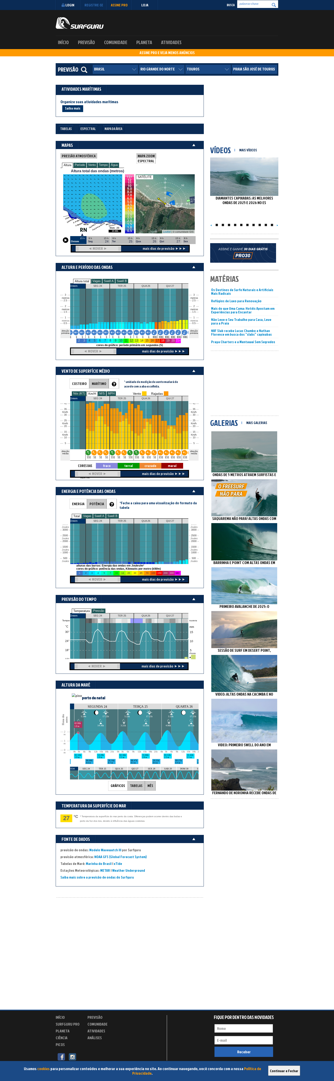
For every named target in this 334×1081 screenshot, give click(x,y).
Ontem (73, 615)
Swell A (109, 281)
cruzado (150, 465)
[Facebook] (61, 1056)
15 (194, 432)
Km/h (194, 435)
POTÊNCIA (97, 503)
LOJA (144, 4)
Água (114, 165)
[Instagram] (72, 1056)
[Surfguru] (80, 23)
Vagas (96, 281)
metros (65, 321)
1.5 (65, 312)
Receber (244, 1052)
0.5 (65, 323)
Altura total (82, 281)
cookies (43, 1068)
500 (65, 558)
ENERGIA (78, 503)
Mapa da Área (113, 128)
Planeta (144, 42)
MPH (111, 393)
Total (76, 516)
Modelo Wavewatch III (105, 849)
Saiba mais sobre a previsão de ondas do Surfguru (97, 877)
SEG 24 (97, 615)
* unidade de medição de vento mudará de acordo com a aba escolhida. (151, 383)
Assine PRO (119, 4)
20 (194, 426)
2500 (65, 535)
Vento (92, 165)
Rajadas (157, 393)
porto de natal (93, 698)
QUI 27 (170, 615)
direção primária (65, 332)
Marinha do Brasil (99, 863)
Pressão (98, 610)
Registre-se (94, 4)
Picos (60, 1044)
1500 (65, 547)
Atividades (171, 42)
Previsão (86, 42)
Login (69, 4)
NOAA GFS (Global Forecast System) (120, 856)
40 (194, 403)
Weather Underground (128, 870)
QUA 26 (146, 615)
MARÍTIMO (99, 383)
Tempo (103, 165)
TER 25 (122, 615)
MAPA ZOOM (146, 155)
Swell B (122, 281)
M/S (102, 393)
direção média (194, 452)
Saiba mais (72, 108)
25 (194, 420)
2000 (65, 541)
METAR (105, 870)
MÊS (150, 785)
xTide (118, 863)
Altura (67, 165)
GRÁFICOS (118, 785)
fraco (107, 465)
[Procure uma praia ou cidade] (84, 69)
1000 (65, 552)
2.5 (65, 300)
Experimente (97, 1045)
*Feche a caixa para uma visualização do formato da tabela (158, 505)
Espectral (88, 128)
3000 (65, 530)
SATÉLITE (145, 177)
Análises (94, 1038)
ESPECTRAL (146, 160)
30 (194, 415)
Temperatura (81, 611)
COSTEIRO (79, 383)
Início (63, 42)
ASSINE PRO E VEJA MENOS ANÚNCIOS (167, 52)
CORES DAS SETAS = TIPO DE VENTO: (85, 466)
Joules (65, 561)
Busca (231, 5)
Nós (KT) (79, 393)
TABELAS (136, 785)
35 (194, 409)
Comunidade (115, 42)
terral (128, 465)
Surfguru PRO (68, 1024)
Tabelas (66, 128)
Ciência (61, 1038)
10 (194, 437)
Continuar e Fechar (284, 1070)
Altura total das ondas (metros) (97, 171)
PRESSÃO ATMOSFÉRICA (79, 155)
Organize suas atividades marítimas (89, 102)
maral (172, 465)
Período (80, 165)
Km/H (92, 393)
